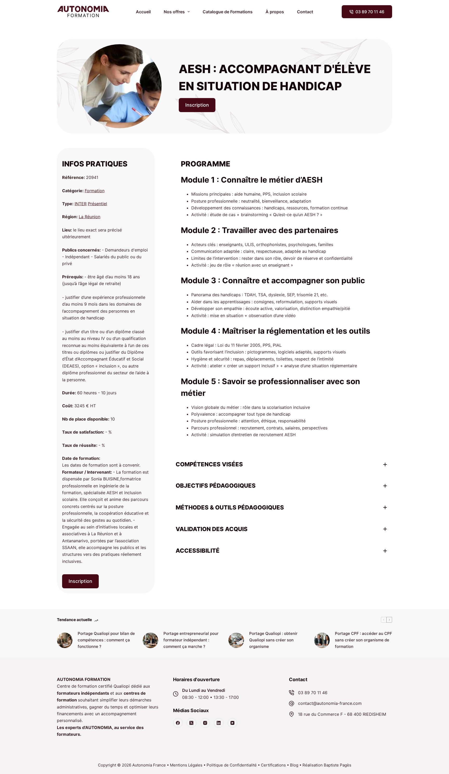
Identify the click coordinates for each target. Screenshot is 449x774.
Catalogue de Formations (228, 11)
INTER (81, 203)
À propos (275, 11)
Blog (294, 765)
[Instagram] (205, 723)
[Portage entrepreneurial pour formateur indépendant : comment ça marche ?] (150, 640)
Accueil (143, 11)
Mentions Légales (186, 765)
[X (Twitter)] (191, 723)
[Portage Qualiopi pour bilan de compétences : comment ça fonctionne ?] (64, 640)
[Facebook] (178, 723)
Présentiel (97, 203)
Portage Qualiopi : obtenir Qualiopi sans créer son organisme (273, 640)
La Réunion (89, 216)
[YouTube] (232, 723)
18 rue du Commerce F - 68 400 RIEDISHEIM (342, 714)
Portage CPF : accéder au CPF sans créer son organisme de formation (363, 640)
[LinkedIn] (219, 723)
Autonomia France (149, 765)
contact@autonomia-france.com (330, 703)
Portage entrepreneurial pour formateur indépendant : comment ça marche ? (191, 640)
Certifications (273, 765)
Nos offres (174, 11)
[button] (281, 464)
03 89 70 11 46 (369, 11)
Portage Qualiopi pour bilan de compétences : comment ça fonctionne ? (106, 640)
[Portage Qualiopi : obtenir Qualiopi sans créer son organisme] (236, 640)
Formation (94, 190)
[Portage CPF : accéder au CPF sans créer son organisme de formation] (322, 640)
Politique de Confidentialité (232, 765)
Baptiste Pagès (337, 765)
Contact (305, 11)
